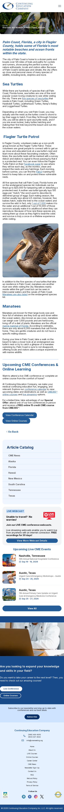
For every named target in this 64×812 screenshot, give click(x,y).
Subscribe (32, 717)
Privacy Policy (32, 782)
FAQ (32, 775)
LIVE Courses (32, 753)
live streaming (30, 394)
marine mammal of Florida (15, 326)
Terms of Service (32, 785)
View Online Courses (16, 420)
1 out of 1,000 (39, 203)
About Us (32, 750)
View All (32, 608)
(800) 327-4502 (34, 737)
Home (32, 746)
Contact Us (32, 771)
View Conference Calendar (20, 415)
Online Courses (10, 695)
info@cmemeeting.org (34, 740)
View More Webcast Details (32, 540)
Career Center (32, 761)
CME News (32, 764)
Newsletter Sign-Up (32, 768)
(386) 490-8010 (34, 735)
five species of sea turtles (35, 98)
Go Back (13, 431)
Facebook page (32, 164)
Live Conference (11, 689)
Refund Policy (32, 778)
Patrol (39, 171)
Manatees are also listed (14, 294)
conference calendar (35, 389)
